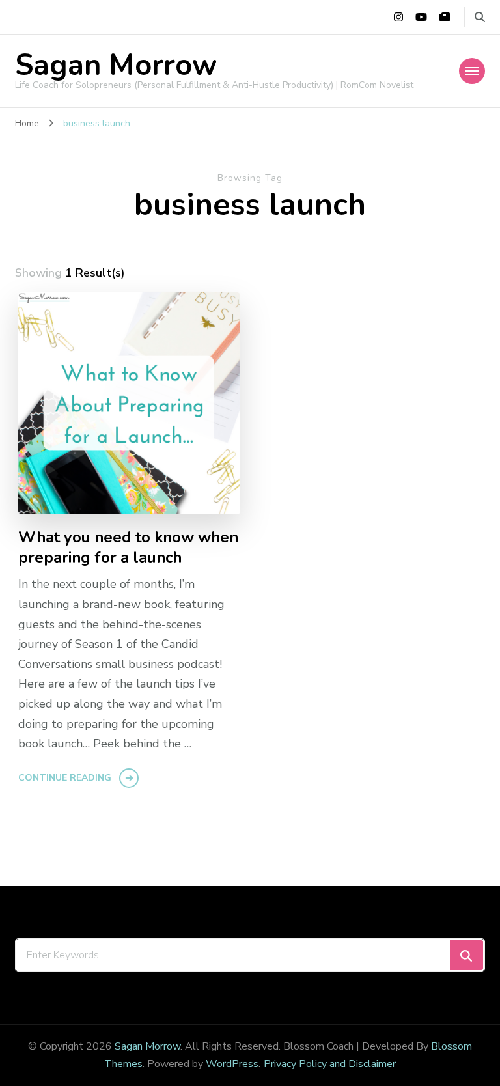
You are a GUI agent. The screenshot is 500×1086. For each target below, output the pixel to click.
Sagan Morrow (116, 65)
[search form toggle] (480, 17)
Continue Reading (64, 778)
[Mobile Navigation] (472, 71)
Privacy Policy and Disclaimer (330, 1064)
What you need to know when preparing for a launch (128, 547)
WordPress (232, 1064)
